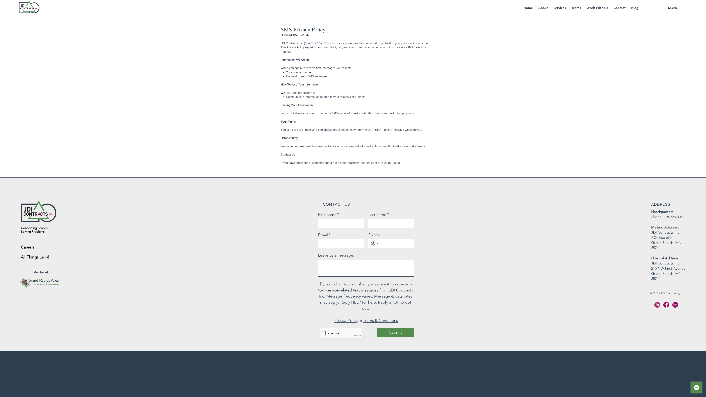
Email (324, 235)
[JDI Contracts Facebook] (666, 304)
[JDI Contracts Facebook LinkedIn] (657, 304)
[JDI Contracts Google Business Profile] (675, 304)
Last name (378, 214)
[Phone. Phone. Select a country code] (375, 243)
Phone (374, 235)
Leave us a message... (338, 255)
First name (328, 214)
